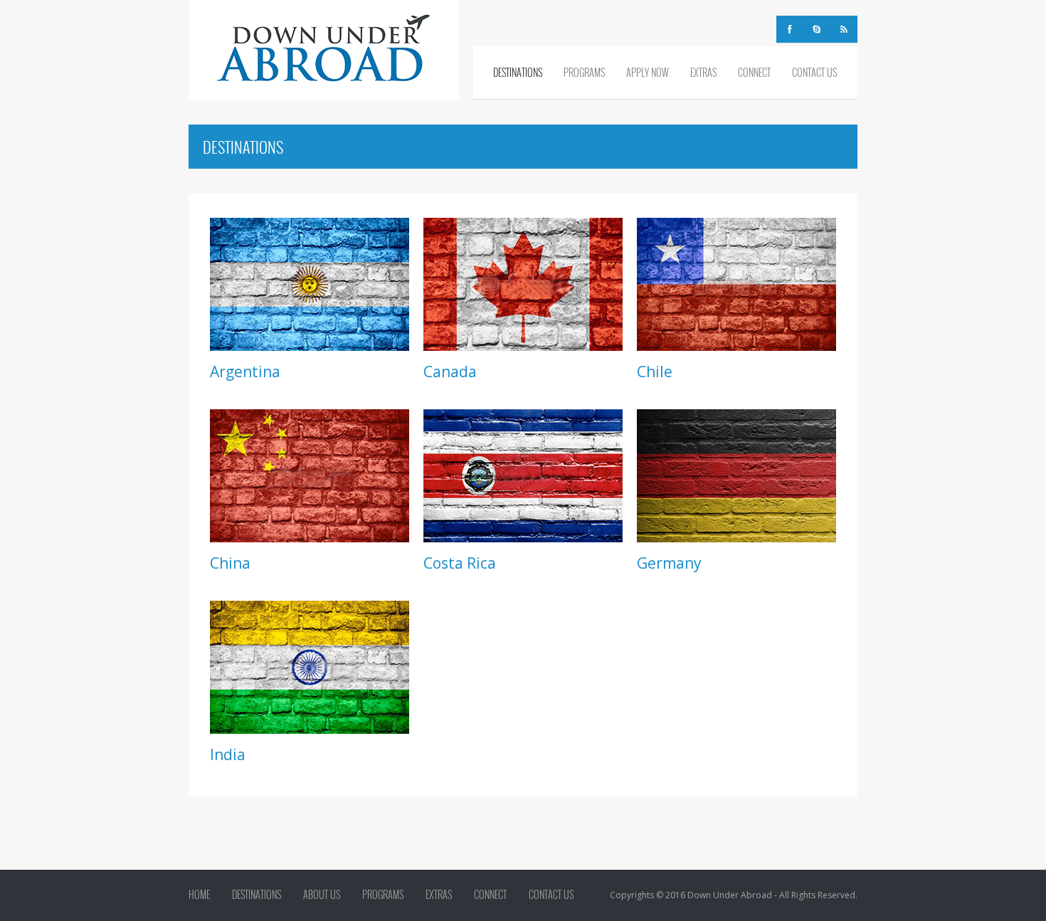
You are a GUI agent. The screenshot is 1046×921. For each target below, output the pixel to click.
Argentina (245, 371)
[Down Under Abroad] (324, 48)
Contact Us (814, 72)
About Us (321, 895)
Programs (584, 72)
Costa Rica (459, 563)
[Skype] (816, 29)
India (227, 754)
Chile (654, 371)
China (230, 563)
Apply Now (647, 72)
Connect (754, 72)
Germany (669, 563)
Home (199, 895)
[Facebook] (789, 29)
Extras (703, 72)
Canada (450, 371)
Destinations (517, 72)
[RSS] (843, 29)
